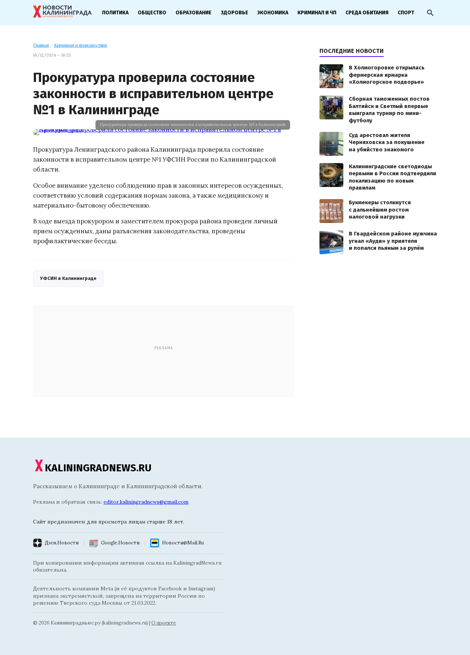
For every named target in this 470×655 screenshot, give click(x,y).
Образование (194, 13)
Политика (115, 13)
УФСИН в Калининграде (68, 278)
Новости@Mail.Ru (183, 543)
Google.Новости (120, 543)
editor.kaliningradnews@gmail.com (146, 502)
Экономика (272, 13)
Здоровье (234, 13)
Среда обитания (367, 13)
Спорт (406, 13)
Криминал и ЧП (316, 13)
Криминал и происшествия (80, 45)
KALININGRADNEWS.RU (98, 468)
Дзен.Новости (62, 543)
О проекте (163, 623)
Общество (152, 13)
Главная (41, 45)
